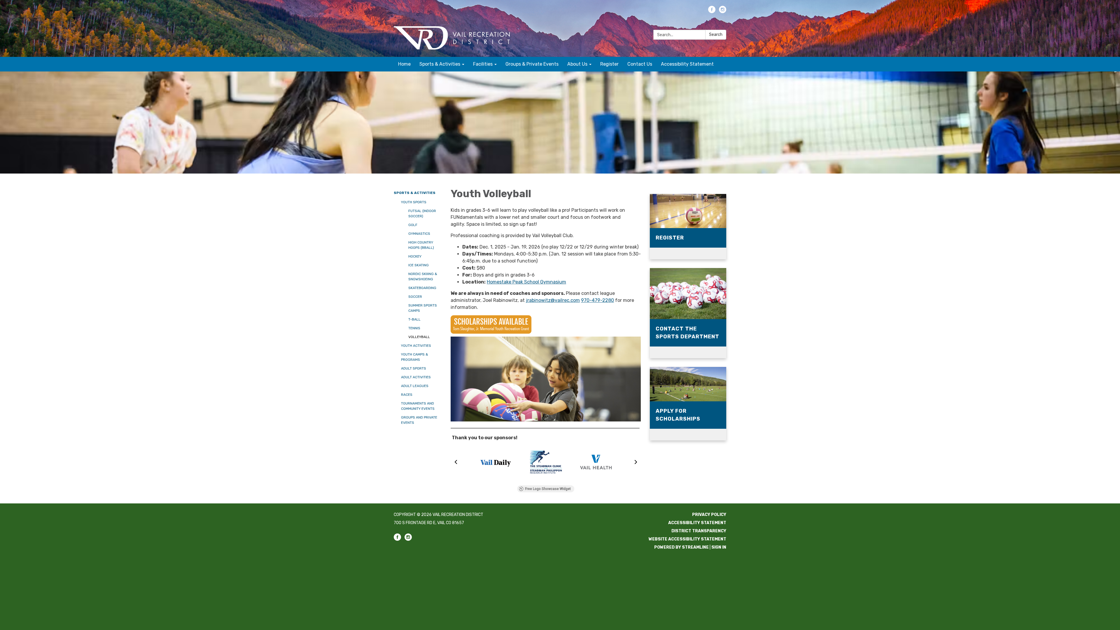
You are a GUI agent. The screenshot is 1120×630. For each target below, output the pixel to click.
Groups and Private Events (419, 420)
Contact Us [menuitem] (639, 64)
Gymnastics (419, 234)
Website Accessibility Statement (687, 539)
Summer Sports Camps (422, 308)
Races (406, 395)
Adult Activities (416, 377)
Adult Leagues (414, 386)
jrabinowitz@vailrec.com (553, 300)
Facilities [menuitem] (483, 64)
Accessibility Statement (697, 522)
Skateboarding (422, 288)
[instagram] (722, 11)
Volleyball (419, 337)
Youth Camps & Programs (414, 357)
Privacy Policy (709, 514)
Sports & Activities (414, 193)
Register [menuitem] (609, 64)
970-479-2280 (597, 300)
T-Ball (414, 319)
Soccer (415, 297)
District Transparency (698, 530)
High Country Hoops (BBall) (421, 245)
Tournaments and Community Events (418, 406)
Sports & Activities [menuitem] (439, 64)
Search (715, 34)
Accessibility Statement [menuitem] (687, 64)
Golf (412, 225)
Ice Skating (418, 265)
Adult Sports (413, 368)
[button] (456, 462)
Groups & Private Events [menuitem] (532, 64)
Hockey (414, 256)
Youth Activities (416, 346)
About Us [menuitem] (577, 64)
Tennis (414, 328)
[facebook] (711, 11)
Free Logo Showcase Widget (548, 489)
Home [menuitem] (404, 64)
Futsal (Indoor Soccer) (422, 213)
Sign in (718, 547)
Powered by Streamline (681, 547)
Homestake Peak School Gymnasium (526, 282)
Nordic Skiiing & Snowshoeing (422, 276)
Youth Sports (413, 202)
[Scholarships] (546, 324)
